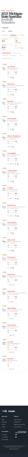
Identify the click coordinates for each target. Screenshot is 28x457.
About (3, 419)
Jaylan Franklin (11, 308)
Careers (3, 424)
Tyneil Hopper (11, 257)
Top (21, 55)
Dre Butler (10, 188)
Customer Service (18, 419)
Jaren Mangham (11, 153)
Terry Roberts (11, 66)
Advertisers (4, 422)
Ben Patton (10, 358)
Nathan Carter (11, 240)
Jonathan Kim (11, 274)
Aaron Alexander (12, 222)
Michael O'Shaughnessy (14, 136)
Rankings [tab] (12, 55)
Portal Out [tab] (17, 53)
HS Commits (4, 35)
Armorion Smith (11, 118)
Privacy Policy (17, 422)
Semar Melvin (11, 291)
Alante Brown (11, 84)
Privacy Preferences (14, 448)
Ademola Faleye (11, 325)
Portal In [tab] (6, 53)
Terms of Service (18, 426)
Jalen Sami (10, 101)
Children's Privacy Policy (19, 424)
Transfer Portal (7, 58)
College (3, 10)
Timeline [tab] (5, 55)
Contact (3, 426)
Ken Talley (10, 342)
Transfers (14, 35)
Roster (22, 35)
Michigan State (10, 10)
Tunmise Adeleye (12, 170)
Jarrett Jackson (11, 205)
